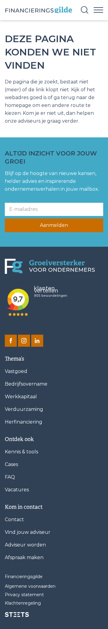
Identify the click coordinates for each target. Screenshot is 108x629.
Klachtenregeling (23, 603)
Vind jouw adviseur (27, 532)
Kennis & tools (21, 452)
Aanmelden (54, 225)
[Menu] (98, 9)
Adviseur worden (25, 545)
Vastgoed (16, 371)
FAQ (10, 477)
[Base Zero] (38, 10)
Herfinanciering (23, 422)
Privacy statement (24, 594)
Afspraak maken (24, 557)
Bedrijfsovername (26, 384)
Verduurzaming (24, 409)
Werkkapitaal (21, 396)
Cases (11, 464)
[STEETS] (17, 614)
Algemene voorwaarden (30, 586)
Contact (14, 519)
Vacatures (17, 490)
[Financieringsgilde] (50, 266)
